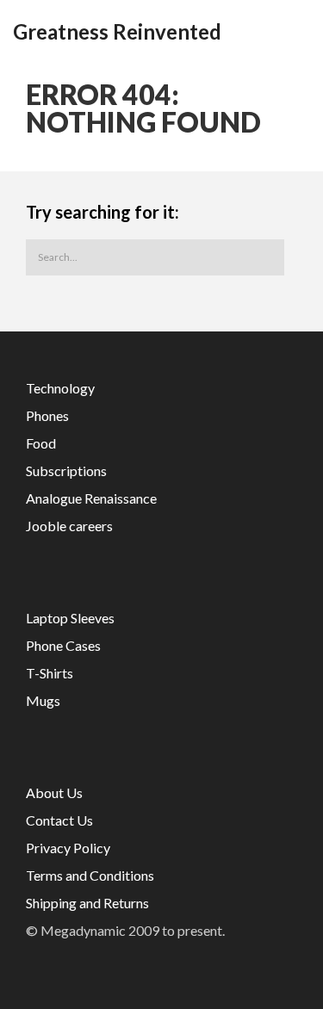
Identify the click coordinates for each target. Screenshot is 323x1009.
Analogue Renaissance (91, 498)
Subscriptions (66, 470)
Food (41, 443)
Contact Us (59, 820)
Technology (60, 388)
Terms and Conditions (90, 875)
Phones (47, 415)
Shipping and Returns (87, 902)
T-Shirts (49, 673)
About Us (54, 792)
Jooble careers (69, 525)
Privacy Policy (68, 847)
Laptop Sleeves (70, 618)
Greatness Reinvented (117, 32)
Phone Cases (63, 645)
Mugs (43, 700)
